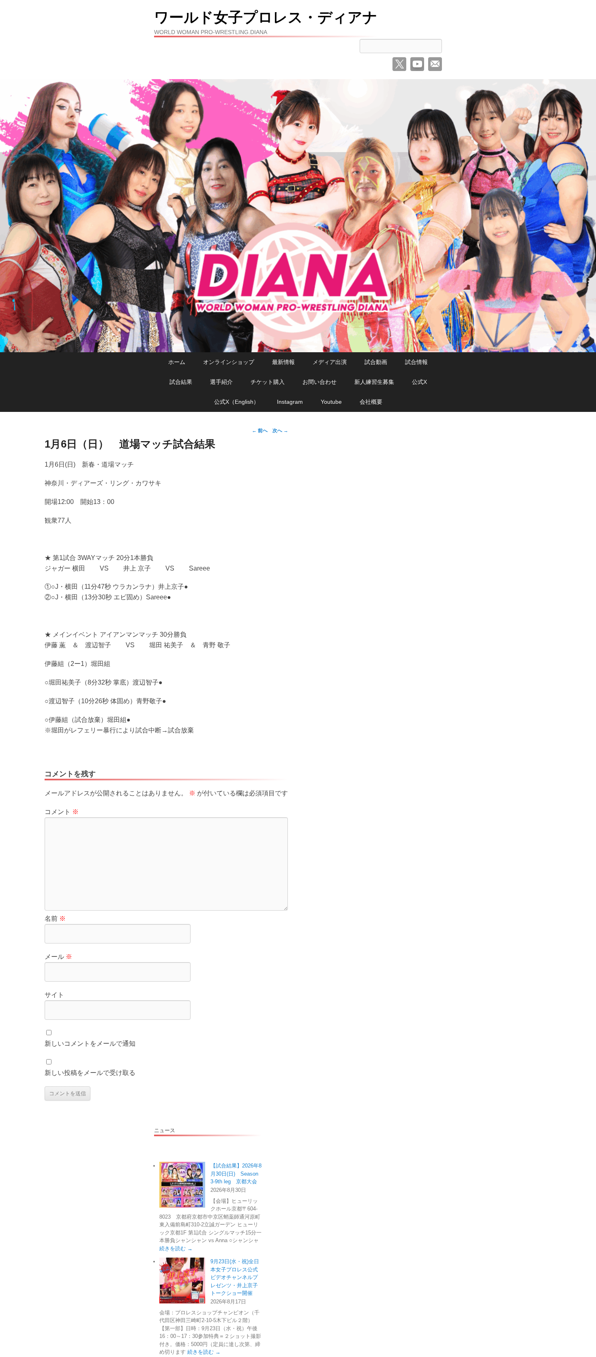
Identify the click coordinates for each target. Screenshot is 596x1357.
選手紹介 (221, 382)
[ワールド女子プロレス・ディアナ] (298, 216)
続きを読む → (176, 1248)
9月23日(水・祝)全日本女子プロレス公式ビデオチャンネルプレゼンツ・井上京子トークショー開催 (234, 1277)
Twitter (399, 64)
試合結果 (180, 382)
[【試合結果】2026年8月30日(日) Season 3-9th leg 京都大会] (182, 1185)
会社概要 (371, 401)
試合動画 (375, 362)
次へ (280, 430)
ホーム (176, 362)
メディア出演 (330, 362)
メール (435, 64)
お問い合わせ (319, 382)
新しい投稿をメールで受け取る (90, 1072)
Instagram (290, 401)
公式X (419, 382)
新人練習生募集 (374, 382)
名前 (55, 918)
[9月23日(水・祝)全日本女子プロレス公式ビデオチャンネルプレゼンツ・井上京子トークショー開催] (182, 1280)
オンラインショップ (228, 362)
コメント (62, 811)
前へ (260, 430)
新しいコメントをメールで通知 (90, 1043)
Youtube (331, 401)
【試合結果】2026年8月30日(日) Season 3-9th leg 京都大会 (236, 1174)
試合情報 (416, 362)
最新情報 (283, 362)
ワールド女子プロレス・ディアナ (265, 17)
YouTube (417, 64)
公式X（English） (236, 401)
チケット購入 (268, 382)
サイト (54, 994)
